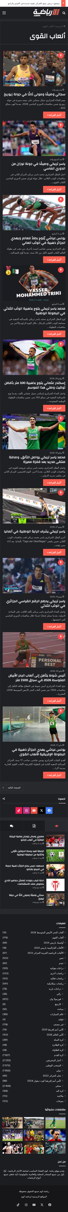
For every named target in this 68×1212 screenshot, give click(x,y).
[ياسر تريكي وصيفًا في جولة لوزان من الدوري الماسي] (34, 138)
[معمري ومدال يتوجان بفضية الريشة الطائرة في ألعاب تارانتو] (55, 841)
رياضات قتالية (57, 978)
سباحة (60, 1009)
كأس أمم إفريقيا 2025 (53, 1029)
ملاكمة (60, 1096)
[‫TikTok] (19, 810)
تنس (61, 958)
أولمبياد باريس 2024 (54, 942)
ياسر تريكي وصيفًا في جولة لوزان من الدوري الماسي (38, 166)
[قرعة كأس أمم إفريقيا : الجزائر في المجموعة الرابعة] (34, 1148)
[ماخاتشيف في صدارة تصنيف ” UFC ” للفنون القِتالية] (12, 1148)
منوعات (60, 1101)
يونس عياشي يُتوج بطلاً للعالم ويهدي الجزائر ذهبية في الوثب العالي (38, 240)
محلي (58, 1085)
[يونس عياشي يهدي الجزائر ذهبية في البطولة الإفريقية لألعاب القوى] (34, 724)
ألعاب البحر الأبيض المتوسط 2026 (47, 932)
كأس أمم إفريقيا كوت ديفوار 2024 (44, 1080)
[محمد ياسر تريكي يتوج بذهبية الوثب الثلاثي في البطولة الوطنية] (34, 283)
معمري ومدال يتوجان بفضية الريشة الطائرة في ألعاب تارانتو (26, 838)
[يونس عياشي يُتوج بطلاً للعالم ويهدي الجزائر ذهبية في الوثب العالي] (34, 212)
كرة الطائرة (58, 1045)
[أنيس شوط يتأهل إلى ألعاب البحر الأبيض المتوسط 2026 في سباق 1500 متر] (34, 649)
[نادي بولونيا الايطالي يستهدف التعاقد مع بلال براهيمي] (55, 1135)
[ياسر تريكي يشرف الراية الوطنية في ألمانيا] (34, 506)
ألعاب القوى (58, 937)
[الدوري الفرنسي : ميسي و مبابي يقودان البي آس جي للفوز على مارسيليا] (12, 1135)
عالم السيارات (57, 1014)
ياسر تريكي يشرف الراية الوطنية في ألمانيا (34, 531)
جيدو (61, 963)
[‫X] (41, 810)
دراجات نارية (55, 988)
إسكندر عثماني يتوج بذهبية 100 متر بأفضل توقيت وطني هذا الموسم (34, 385)
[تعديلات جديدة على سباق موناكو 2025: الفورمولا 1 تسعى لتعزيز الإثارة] (34, 1122)
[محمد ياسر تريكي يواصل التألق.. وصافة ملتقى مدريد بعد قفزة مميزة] (34, 431)
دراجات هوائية (57, 968)
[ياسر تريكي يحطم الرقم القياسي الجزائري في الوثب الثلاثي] (34, 575)
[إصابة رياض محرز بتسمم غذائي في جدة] (55, 1122)
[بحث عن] (64, 14)
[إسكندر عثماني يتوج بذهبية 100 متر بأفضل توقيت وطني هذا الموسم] (34, 357)
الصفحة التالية (14, 787)
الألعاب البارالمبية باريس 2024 (49, 947)
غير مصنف (58, 1024)
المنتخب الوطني (53, 1065)
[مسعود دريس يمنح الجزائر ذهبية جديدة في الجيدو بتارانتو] (55, 870)
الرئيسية (59, 26)
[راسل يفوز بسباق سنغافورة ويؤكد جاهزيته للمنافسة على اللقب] (55, 1148)
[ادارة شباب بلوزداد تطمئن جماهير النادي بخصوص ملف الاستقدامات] (55, 885)
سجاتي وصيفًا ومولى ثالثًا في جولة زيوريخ (34, 94)
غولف (61, 1019)
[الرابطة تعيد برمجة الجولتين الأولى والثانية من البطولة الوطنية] (55, 855)
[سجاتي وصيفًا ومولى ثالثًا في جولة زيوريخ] (34, 68)
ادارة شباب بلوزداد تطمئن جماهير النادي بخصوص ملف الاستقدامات (24, 882)
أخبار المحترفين (53, 1060)
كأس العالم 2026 (55, 1034)
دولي (58, 1070)
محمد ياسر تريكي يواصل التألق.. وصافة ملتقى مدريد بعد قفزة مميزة (37, 459)
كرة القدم (59, 1055)
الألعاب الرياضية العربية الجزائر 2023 (46, 953)
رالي (59, 993)
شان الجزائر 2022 (52, 1075)
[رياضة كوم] (46, 12)
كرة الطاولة (58, 1050)
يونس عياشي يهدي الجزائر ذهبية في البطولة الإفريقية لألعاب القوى (38, 752)
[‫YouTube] (34, 810)
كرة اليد (60, 1091)
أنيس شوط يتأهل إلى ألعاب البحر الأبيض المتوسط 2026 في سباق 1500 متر (36, 677)
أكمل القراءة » (54, 115)
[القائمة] (4, 14)
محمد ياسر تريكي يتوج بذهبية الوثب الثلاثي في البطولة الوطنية (34, 310)
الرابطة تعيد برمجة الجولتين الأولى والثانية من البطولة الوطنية (27, 853)
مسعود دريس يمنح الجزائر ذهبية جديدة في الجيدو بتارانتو (34, 3)
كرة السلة (59, 1039)
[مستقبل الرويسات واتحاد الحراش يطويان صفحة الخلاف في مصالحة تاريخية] (12, 1122)
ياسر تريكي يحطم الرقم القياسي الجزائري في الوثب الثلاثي (35, 603)
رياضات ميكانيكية (55, 983)
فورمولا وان (55, 999)
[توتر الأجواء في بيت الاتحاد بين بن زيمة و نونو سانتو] (34, 1135)
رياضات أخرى (57, 973)
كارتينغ (58, 1004)
